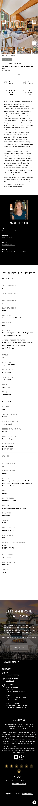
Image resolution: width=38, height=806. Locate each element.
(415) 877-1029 (10, 681)
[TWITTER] (21, 766)
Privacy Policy (27, 794)
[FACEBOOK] (6, 766)
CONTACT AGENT (19, 257)
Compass (19, 734)
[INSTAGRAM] (11, 766)
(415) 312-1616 (7, 238)
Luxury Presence (19, 783)
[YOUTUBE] (26, 766)
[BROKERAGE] (19, 771)
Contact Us (19, 647)
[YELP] (31, 766)
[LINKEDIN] (16, 766)
